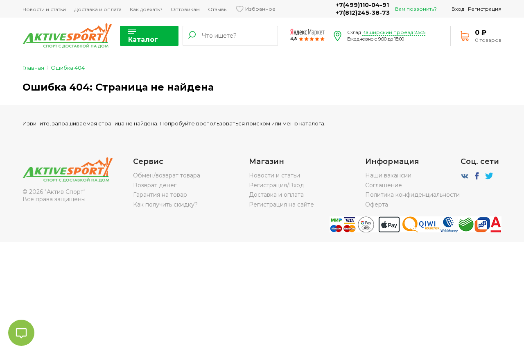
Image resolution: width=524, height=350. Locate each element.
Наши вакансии (388, 175)
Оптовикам (185, 9)
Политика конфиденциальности (412, 194)
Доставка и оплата (98, 9)
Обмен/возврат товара (166, 175)
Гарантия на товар (160, 194)
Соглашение (383, 185)
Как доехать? (146, 9)
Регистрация (484, 9)
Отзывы (218, 9)
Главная (33, 67)
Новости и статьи (44, 9)
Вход (458, 9)
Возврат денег (154, 185)
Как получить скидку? (165, 204)
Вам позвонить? (416, 9)
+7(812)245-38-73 (363, 12)
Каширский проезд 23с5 (393, 32)
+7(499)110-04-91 (362, 5)
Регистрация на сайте (281, 204)
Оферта (376, 204)
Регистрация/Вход (276, 185)
